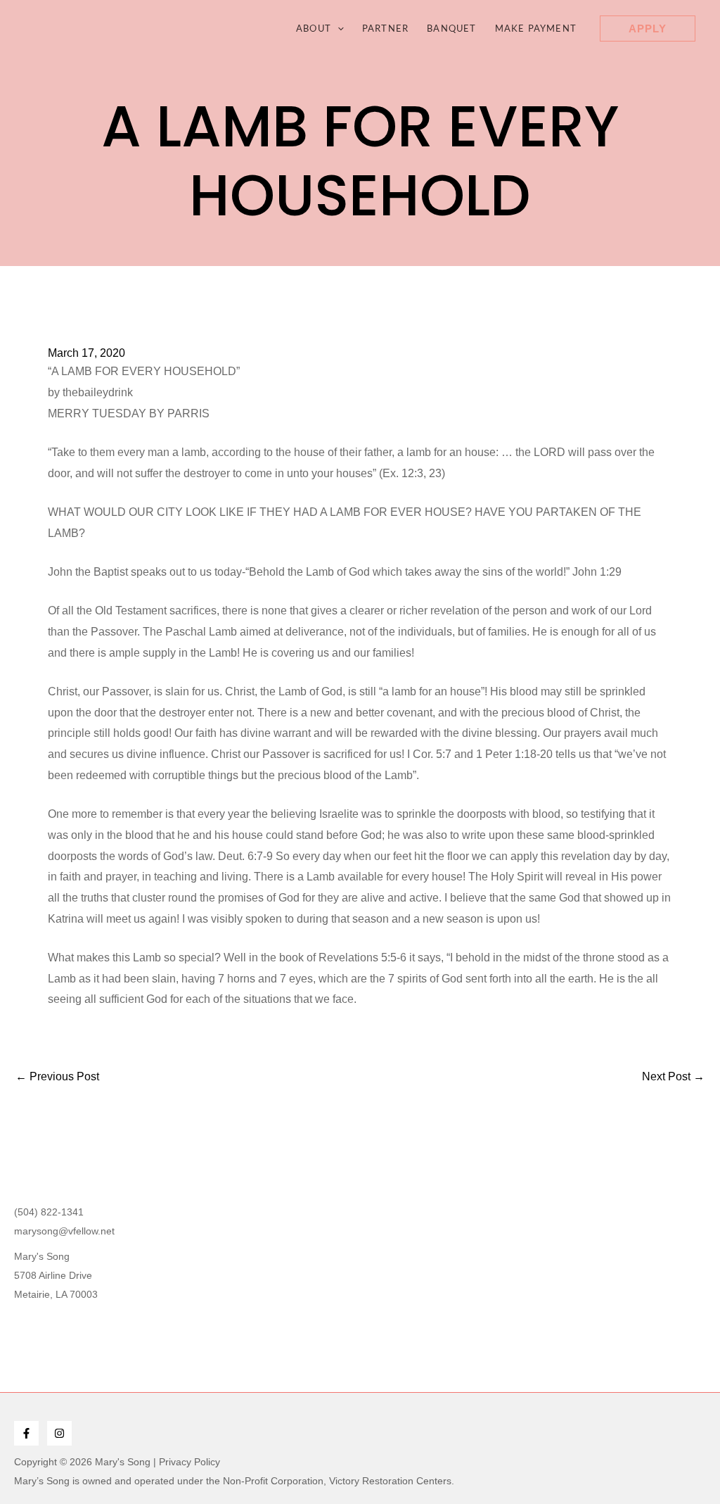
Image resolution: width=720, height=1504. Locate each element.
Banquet (451, 28)
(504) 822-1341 (49, 1212)
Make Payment (536, 28)
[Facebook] (26, 1433)
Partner (385, 28)
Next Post (673, 1076)
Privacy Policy (189, 1461)
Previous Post (57, 1076)
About (313, 28)
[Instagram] (59, 1433)
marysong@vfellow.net (64, 1231)
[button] (337, 28)
